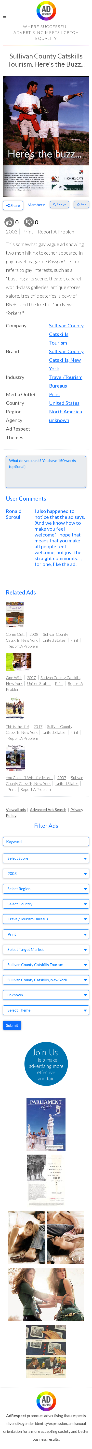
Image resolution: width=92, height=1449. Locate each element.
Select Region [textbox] (19, 888)
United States (64, 403)
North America (65, 411)
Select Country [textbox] (20, 903)
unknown (59, 420)
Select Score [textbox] (18, 858)
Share (15, 205)
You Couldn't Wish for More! (29, 777)
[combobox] (46, 858)
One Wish (14, 677)
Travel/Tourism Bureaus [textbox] (28, 918)
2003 (12, 231)
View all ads (16, 809)
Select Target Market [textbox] (26, 949)
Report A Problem (57, 231)
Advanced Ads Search (48, 809)
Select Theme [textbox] (19, 1010)
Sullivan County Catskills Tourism (66, 334)
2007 (31, 677)
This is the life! (17, 726)
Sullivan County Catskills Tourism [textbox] (35, 964)
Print (28, 231)
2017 (38, 726)
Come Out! (15, 634)
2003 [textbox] (12, 873)
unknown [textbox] (15, 994)
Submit (12, 1025)
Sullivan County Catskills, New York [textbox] (37, 979)
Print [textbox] (12, 934)
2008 (33, 634)
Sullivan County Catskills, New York (66, 359)
